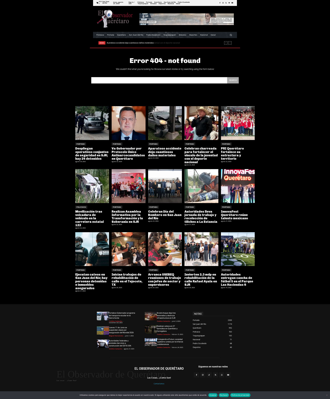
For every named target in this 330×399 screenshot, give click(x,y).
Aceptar (213, 395)
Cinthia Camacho (115, 321)
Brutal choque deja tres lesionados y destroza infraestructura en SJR (166, 315)
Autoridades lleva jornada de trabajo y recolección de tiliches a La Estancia (200, 217)
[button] (231, 35)
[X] (226, 3)
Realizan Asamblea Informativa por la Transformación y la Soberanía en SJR (127, 217)
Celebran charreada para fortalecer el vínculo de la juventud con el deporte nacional (142, 43)
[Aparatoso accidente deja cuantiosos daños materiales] (165, 123)
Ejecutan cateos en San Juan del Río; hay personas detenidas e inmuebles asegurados (91, 281)
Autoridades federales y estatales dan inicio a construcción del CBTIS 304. (120, 343)
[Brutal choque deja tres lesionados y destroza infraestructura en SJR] (151, 316)
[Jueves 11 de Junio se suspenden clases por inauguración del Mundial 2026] (103, 330)
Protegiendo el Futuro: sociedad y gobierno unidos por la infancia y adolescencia (170, 341)
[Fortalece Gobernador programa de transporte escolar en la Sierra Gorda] (103, 316)
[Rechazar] (326, 395)
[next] (230, 43)
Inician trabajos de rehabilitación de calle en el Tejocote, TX (127, 280)
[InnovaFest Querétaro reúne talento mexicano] (238, 186)
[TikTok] (209, 374)
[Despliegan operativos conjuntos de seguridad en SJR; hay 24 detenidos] (92, 123)
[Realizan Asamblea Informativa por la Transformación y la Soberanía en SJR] (128, 186)
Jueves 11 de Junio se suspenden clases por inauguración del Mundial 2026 (121, 330)
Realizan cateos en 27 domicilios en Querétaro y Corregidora (167, 328)
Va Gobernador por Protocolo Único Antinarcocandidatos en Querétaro (128, 153)
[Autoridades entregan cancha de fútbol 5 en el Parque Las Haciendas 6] (238, 249)
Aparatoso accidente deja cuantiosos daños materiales (164, 152)
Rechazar (224, 395)
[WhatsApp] (221, 374)
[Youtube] (232, 3)
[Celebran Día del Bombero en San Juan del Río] (165, 186)
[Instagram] (223, 3)
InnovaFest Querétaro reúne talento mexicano (234, 215)
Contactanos (159, 383)
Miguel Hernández (116, 336)
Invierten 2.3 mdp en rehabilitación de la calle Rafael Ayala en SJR (200, 280)
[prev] (225, 43)
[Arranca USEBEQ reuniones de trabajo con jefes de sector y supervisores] (165, 249)
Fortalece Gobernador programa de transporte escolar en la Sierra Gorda (122, 315)
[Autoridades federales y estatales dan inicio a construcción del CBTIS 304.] (103, 344)
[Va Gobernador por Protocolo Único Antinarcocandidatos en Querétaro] (128, 123)
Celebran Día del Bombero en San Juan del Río (165, 215)
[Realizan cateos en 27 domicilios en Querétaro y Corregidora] (151, 329)
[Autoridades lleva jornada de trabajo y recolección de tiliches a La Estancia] (201, 186)
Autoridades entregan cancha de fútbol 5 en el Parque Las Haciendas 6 (237, 280)
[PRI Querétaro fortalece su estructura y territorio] (238, 123)
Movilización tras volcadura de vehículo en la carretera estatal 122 (89, 218)
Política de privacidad (240, 395)
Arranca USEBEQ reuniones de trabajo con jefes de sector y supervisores (164, 280)
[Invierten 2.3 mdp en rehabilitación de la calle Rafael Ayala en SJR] (201, 249)
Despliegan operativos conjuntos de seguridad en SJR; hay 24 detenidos (92, 153)
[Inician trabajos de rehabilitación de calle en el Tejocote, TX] (128, 249)
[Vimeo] (229, 3)
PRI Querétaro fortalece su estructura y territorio (232, 153)
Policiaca (81, 207)
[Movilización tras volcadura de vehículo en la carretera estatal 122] (92, 186)
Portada (81, 144)
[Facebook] (219, 3)
